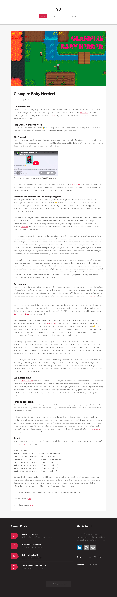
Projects (53, 16)
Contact (73, 16)
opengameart (91, 296)
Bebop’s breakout (27, 381)
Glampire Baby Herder (22, 314)
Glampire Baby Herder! (31, 544)
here (29, 499)
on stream (28, 432)
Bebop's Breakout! (30, 555)
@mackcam (84, 112)
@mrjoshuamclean (94, 429)
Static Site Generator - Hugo (34, 565)
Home (43, 16)
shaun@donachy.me (96, 557)
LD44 (54, 115)
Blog (63, 16)
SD (58, 9)
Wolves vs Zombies (30, 534)
